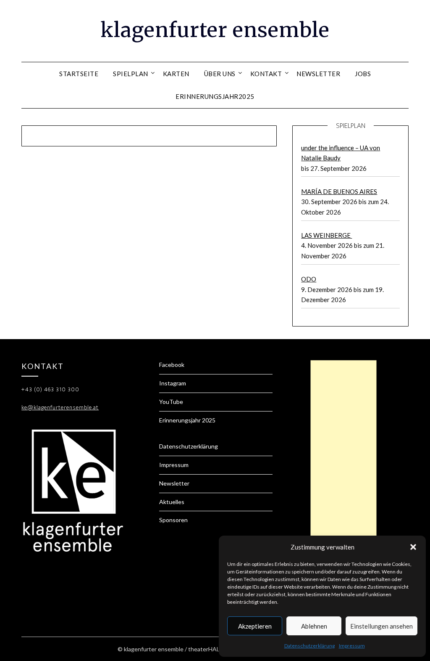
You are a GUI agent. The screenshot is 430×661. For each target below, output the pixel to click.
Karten (176, 73)
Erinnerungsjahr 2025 (187, 420)
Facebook (171, 364)
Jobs (363, 73)
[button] (413, 547)
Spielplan (130, 73)
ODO (308, 279)
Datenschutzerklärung (309, 645)
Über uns (220, 73)
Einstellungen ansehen (381, 626)
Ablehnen (314, 626)
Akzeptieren (255, 626)
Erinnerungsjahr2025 (215, 96)
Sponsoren (173, 519)
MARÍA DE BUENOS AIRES (339, 191)
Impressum (352, 645)
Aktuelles (171, 501)
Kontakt (266, 73)
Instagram (172, 383)
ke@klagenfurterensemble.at (60, 407)
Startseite (78, 73)
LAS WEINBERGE (326, 235)
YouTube (171, 401)
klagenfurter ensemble (215, 29)
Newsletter (318, 73)
